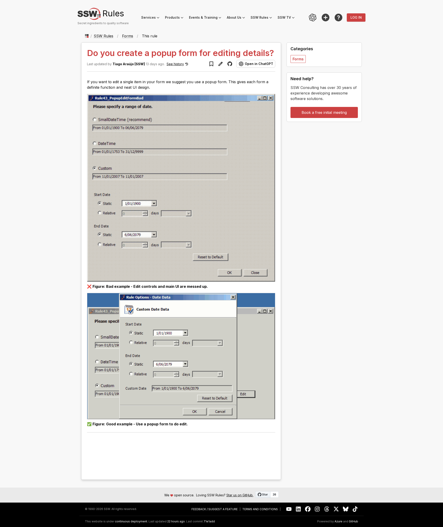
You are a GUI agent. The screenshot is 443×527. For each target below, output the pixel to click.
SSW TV (287, 18)
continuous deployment (131, 521)
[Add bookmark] (211, 64)
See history (175, 64)
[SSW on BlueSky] (346, 509)
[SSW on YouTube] (289, 509)
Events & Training (206, 18)
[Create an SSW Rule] (325, 17)
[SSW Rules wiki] (338, 17)
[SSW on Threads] (327, 509)
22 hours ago (176, 521)
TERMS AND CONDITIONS (260, 509)
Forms (127, 36)
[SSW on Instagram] (317, 509)
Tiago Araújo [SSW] (129, 64)
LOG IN (356, 17)
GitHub (353, 521)
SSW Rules (263, 18)
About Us (237, 18)
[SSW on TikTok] (355, 509)
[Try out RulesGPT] (312, 17)
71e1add (209, 521)
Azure (338, 521)
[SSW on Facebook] (308, 509)
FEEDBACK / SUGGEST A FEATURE (215, 509)
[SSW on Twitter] (336, 509)
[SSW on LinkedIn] (298, 509)
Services (151, 18)
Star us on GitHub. (239, 495)
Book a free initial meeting (324, 112)
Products (175, 18)
